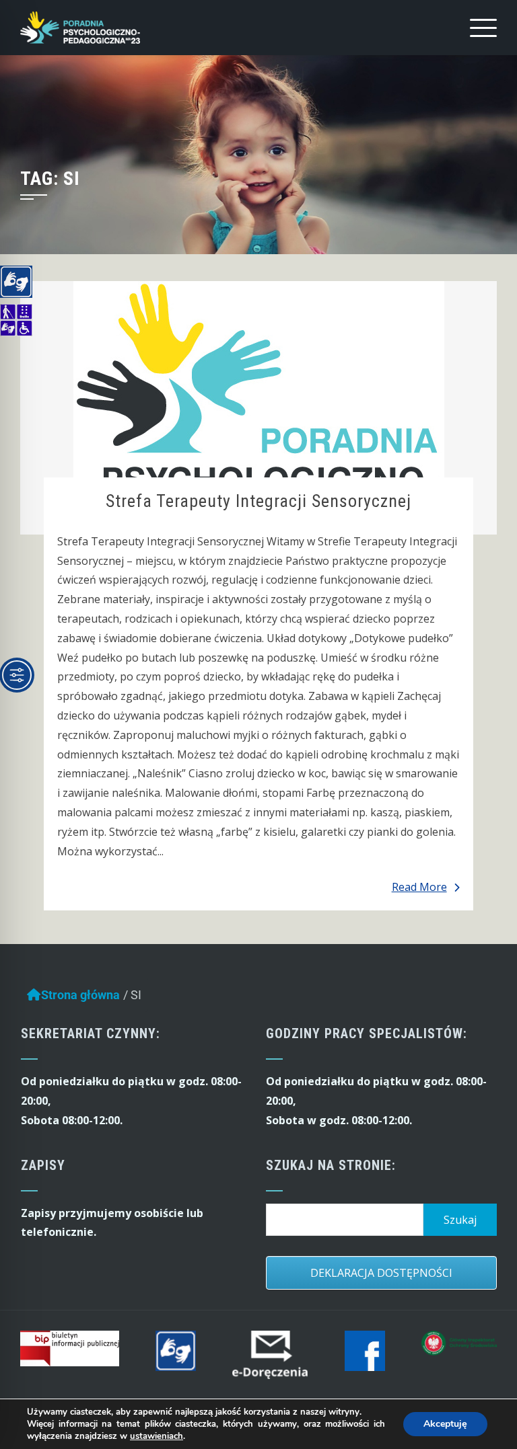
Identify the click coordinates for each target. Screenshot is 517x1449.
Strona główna (80, 995)
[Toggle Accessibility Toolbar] (17, 675)
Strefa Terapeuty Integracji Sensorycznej (258, 501)
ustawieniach (156, 1436)
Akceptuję (445, 1423)
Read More (419, 886)
